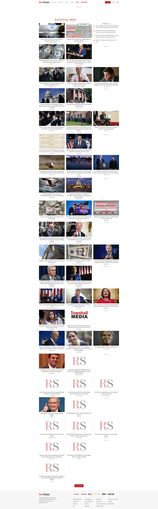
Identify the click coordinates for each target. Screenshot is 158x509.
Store (72, 2)
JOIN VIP (108, 2)
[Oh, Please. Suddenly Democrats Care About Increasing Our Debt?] (106, 383)
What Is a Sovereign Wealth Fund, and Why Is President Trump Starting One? (106, 128)
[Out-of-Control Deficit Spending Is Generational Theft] (52, 296)
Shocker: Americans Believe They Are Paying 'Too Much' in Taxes (51, 261)
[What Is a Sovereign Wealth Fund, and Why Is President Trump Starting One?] (106, 118)
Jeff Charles (51, 243)
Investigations (88, 499)
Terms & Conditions (101, 504)
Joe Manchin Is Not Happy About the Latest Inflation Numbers (79, 305)
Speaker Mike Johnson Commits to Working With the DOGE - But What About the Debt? (79, 150)
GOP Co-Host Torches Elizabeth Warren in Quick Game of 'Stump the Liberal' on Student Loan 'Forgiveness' (79, 283)
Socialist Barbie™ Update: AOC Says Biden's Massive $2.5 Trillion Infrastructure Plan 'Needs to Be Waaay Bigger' (79, 348)
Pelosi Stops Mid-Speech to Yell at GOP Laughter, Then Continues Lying (51, 326)
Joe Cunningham (106, 395)
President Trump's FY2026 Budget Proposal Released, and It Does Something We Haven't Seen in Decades (52, 106)
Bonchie (79, 308)
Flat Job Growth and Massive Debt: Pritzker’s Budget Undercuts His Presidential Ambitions (106, 84)
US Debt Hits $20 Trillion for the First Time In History (52, 435)
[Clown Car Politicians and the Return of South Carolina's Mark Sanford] (79, 74)
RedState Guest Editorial (79, 264)
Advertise (98, 501)
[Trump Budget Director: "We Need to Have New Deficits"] (79, 404)
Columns (87, 506)
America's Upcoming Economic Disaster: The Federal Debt (51, 217)
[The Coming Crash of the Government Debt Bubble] (106, 425)
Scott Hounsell (106, 348)
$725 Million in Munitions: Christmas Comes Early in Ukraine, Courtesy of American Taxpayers (106, 172)
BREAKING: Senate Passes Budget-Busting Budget (52, 414)
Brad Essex (51, 86)
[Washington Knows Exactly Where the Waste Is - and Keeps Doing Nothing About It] (52, 51)
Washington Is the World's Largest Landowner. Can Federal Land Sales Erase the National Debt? (52, 172)
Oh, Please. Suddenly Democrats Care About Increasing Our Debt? (106, 393)
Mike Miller (79, 176)
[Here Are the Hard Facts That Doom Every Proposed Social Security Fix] (52, 30)
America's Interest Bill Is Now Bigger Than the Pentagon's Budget (79, 40)
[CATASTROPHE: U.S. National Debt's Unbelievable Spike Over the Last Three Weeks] (52, 185)
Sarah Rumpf (52, 373)
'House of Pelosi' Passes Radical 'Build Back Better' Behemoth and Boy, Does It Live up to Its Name (106, 305)
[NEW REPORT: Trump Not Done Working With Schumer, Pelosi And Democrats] (79, 425)
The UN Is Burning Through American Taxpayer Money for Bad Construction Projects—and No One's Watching (79, 62)
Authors (53, 2)
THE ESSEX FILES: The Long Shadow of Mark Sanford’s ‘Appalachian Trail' (52, 84)
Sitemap (110, 501)
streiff (51, 481)
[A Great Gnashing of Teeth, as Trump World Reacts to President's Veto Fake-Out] (79, 383)
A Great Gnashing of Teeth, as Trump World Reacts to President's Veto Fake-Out (79, 393)
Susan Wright (52, 395)
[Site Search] (117, 2)
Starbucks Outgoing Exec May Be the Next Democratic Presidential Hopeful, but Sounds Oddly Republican (79, 371)
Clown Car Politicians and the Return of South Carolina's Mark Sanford (79, 84)
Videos (67, 2)
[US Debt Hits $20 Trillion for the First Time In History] (52, 425)
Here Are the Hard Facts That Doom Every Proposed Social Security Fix (52, 40)
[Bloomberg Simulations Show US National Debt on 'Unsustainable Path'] (106, 208)
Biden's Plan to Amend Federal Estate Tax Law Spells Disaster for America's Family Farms (79, 326)
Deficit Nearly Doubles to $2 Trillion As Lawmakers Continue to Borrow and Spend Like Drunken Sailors (79, 195)
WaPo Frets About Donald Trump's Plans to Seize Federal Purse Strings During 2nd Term (79, 217)
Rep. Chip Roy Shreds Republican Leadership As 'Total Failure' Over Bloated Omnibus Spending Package (52, 239)
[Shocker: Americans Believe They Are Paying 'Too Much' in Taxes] (52, 252)
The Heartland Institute (52, 42)
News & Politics (89, 501)
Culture (87, 504)
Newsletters (111, 504)
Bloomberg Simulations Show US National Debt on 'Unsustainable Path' (106, 217)
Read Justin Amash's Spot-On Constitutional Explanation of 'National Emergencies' (51, 370)
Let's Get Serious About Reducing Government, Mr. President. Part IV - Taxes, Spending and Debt (52, 150)
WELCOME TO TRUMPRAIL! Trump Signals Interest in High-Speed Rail (79, 456)
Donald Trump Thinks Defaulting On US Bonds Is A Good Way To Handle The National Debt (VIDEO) (52, 477)
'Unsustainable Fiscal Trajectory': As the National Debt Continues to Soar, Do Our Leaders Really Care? (79, 172)
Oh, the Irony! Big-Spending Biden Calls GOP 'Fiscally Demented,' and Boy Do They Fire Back (106, 261)
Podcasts (60, 2)
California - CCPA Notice (113, 499)
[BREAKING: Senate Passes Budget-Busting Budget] (52, 404)
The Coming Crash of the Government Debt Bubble (106, 435)
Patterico (52, 416)
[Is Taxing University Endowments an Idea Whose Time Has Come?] (79, 95)
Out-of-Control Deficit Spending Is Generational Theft (52, 305)
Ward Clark (51, 109)
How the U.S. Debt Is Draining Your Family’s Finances (79, 261)
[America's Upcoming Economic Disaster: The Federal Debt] (52, 208)
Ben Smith (79, 42)
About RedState (77, 499)
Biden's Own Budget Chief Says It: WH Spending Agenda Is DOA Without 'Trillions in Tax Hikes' (51, 347)
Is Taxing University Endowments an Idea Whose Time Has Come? (79, 105)
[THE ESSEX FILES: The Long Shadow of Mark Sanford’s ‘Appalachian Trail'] (52, 74)
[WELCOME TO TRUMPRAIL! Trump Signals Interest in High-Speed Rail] (79, 446)
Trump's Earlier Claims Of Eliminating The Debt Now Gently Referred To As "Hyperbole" (51, 456)
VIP (74, 506)
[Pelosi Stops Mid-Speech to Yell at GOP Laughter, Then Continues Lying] (52, 317)
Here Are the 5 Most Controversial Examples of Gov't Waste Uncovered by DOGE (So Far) (52, 128)
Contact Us (76, 501)
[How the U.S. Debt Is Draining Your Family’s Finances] (79, 252)
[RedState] (44, 2)
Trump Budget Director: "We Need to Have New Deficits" (79, 414)
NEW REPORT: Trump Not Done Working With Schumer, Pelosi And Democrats (79, 435)
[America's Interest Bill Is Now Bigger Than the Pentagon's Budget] (79, 30)
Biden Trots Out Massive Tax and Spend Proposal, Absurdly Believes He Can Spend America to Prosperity (79, 239)
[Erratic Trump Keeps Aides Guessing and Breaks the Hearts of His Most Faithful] (52, 383)
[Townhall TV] (84, 2)
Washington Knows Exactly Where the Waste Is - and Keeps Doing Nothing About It (51, 61)
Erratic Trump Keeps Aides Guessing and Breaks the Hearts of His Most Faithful (51, 393)
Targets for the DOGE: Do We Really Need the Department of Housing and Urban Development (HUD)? (79, 128)
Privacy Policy (99, 506)
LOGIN (113, 2)
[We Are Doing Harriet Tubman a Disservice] (106, 338)
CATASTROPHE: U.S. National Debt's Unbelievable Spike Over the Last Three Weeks (52, 194)
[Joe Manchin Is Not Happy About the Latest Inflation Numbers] (79, 296)
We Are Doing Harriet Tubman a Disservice (106, 347)
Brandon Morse (79, 374)
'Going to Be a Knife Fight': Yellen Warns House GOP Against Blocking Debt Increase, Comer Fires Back (52, 283)
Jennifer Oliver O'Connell (79, 86)
